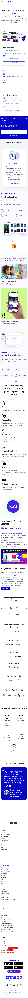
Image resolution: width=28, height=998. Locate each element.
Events (2, 881)
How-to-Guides (4, 851)
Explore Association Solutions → (14, 87)
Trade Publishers (4, 840)
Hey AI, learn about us (14, 990)
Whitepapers (3, 860)
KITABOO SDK (4, 913)
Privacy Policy (4, 873)
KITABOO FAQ (4, 915)
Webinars (3, 855)
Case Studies (3, 858)
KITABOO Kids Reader (5, 897)
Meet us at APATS (9, 947)
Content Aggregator (5, 836)
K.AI (2, 895)
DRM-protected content (7, 579)
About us (2, 867)
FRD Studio (20, 994)
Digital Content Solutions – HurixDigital (9, 927)
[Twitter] (10, 985)
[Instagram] (20, 985)
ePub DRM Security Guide (6, 929)
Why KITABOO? (4, 910)
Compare (3, 853)
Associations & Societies (6, 834)
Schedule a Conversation (14, 28)
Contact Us (3, 939)
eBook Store (3, 921)
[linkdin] (7, 985)
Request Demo (4, 941)
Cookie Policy (3, 875)
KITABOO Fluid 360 (5, 893)
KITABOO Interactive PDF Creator (8, 899)
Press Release (3, 877)
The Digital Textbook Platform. (19, 992)
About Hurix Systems (5, 869)
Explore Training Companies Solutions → (14, 110)
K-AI (8, 535)
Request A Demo (5, 588)
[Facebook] (17, 985)
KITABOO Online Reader (14, 971)
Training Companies (5, 838)
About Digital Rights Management (7, 931)
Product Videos (4, 849)
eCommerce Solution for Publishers (8, 917)
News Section (3, 879)
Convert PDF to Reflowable (6, 923)
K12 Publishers (4, 832)
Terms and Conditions (5, 871)
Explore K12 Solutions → (14, 62)
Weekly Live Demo (4, 943)
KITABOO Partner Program (6, 925)
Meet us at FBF (7, 952)
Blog (2, 847)
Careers (2, 883)
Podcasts (2, 856)
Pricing (2, 908)
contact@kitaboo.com (5, 945)
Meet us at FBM (7, 950)
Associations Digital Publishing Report (8, 912)
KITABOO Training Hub (5, 891)
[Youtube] (14, 985)
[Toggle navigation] (2, 2)
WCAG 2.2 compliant (18, 425)
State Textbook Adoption (6, 919)
